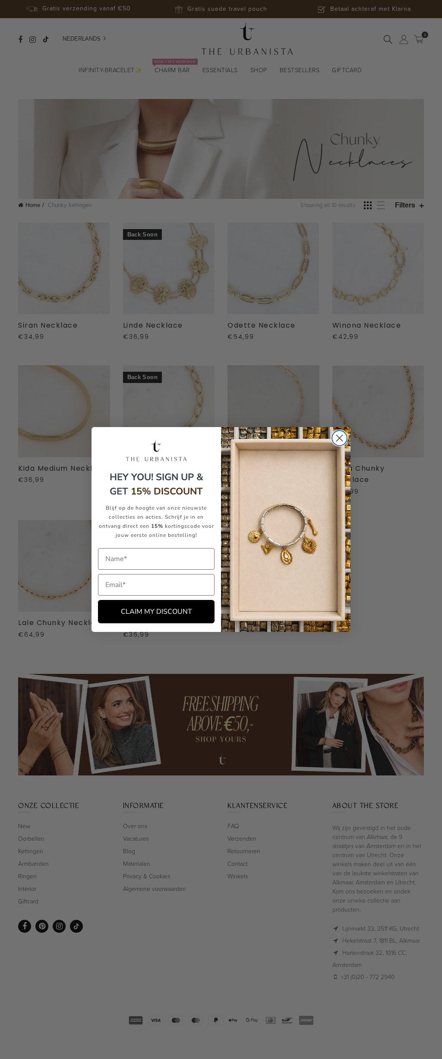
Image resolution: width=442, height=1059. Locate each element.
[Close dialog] (339, 438)
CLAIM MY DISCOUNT (156, 611)
